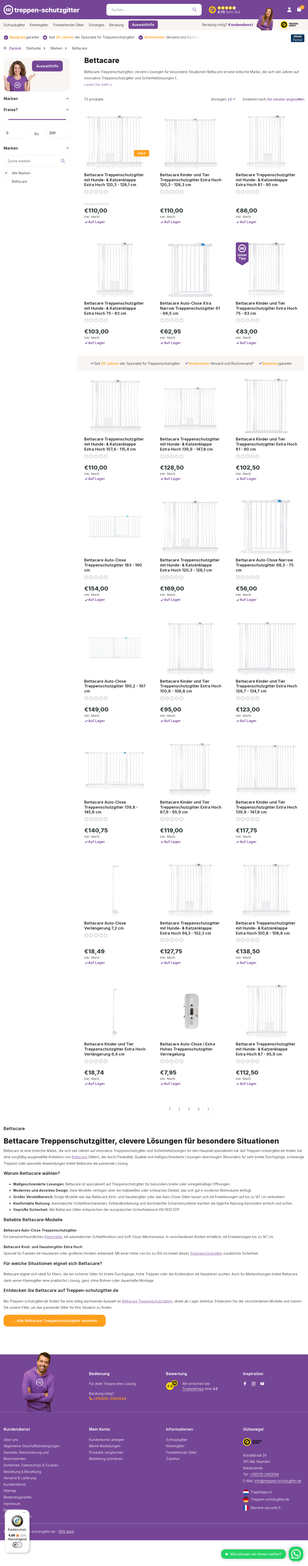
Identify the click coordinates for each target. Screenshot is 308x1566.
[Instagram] (254, 1384)
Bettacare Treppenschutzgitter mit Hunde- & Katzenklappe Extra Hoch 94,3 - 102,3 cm (190, 928)
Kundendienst (15, 1484)
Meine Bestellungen (105, 1446)
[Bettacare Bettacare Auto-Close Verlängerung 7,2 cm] (115, 889)
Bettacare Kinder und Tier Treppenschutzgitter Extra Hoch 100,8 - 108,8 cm (190, 686)
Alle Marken (20, 173)
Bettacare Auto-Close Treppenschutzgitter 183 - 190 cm (113, 565)
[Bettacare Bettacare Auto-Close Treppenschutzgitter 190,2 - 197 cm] (115, 647)
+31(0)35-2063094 (264, 1474)
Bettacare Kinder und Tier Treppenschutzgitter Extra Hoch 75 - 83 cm (266, 308)
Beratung (116, 25)
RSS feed (66, 1531)
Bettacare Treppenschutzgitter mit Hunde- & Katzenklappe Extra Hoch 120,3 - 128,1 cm (114, 179)
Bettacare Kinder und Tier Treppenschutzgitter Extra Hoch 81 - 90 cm (266, 444)
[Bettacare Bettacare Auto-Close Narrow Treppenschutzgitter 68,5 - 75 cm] (266, 526)
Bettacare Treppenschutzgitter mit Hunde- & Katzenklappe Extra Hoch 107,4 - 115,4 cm (114, 444)
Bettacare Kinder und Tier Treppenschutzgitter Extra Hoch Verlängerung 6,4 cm (115, 1049)
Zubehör (173, 1459)
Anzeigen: (219, 99)
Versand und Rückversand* (177, 37)
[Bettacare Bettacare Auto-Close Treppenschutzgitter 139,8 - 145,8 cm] (115, 768)
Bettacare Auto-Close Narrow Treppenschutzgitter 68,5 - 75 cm (265, 565)
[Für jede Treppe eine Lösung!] (41, 9)
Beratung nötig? (227, 25)
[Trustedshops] (292, 24)
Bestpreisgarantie (18, 1497)
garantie (24, 37)
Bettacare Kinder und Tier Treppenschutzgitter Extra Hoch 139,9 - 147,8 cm (266, 807)
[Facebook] (245, 1384)
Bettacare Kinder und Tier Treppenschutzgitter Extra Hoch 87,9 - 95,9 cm (190, 807)
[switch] (17, 1545)
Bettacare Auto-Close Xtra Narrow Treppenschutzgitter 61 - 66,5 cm (190, 308)
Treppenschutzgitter (206, 1253)
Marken (56, 48)
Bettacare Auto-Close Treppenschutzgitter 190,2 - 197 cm (115, 686)
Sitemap (10, 1491)
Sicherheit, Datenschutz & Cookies (31, 1465)
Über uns (11, 1440)
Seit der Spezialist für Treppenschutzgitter (92, 37)
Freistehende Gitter (68, 25)
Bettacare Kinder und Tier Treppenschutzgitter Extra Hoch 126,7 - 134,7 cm (266, 686)
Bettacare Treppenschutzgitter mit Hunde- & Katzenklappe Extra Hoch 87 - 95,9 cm (265, 1049)
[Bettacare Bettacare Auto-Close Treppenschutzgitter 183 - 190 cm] (115, 526)
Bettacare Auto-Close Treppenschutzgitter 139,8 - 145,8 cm (111, 807)
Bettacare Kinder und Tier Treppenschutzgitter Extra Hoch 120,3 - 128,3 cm (190, 179)
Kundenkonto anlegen (106, 1440)
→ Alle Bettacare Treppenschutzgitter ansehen (54, 1320)
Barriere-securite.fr (266, 1508)
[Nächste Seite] (208, 1109)
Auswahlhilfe (47, 66)
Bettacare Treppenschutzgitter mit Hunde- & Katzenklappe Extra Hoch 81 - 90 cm (265, 179)
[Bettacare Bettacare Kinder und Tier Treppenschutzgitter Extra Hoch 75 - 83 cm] (266, 269)
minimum (15, 133)
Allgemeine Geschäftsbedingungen (32, 1446)
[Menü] (23, 1513)
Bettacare (19, 181)
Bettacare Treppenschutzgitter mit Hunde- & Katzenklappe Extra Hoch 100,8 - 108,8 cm (265, 928)
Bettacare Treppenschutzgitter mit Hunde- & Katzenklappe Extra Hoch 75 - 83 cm (114, 308)
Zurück (14, 48)
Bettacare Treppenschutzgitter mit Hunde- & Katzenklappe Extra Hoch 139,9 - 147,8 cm (190, 444)
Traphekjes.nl (261, 1492)
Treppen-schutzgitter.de (270, 1499)
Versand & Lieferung (20, 1478)
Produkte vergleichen (106, 1452)
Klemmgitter (39, 25)
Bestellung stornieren (106, 1459)
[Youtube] (262, 1384)
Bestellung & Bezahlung (22, 1472)
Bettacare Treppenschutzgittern (147, 1301)
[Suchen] (194, 9)
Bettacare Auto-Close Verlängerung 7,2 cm (105, 926)
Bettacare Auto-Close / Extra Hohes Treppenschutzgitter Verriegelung (187, 1049)
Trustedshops (193, 1389)
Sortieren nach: (255, 99)
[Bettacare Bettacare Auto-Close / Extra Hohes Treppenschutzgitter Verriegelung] (190, 1010)
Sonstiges (96, 25)
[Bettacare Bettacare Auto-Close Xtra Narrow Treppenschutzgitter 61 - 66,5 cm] (190, 269)
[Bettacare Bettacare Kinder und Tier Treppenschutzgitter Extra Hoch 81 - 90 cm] (266, 405)
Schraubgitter (14, 25)
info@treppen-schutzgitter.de (277, 1481)
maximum (58, 133)
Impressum (12, 1504)
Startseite (33, 48)
